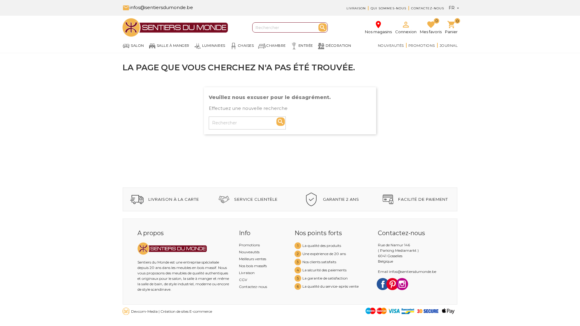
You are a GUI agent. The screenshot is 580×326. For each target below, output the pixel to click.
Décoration (338, 45)
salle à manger (173, 45)
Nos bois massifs (253, 266)
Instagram (402, 284)
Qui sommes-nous (388, 8)
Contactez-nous (427, 8)
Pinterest (392, 284)
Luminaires (213, 45)
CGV (243, 279)
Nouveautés (391, 45)
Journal (449, 45)
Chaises (246, 45)
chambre (276, 45)
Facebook (383, 284)
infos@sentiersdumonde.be (157, 7)
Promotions (421, 45)
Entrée (305, 45)
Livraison (356, 8)
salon (137, 45)
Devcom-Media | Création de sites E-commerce (171, 311)
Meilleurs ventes (252, 259)
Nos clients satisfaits (319, 262)
